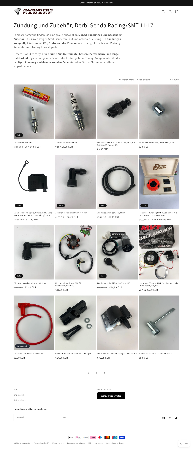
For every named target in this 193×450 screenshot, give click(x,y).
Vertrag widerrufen (111, 395)
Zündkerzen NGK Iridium (66, 142)
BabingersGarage (27, 443)
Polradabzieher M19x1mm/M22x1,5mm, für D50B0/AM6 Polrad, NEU (116, 143)
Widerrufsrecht (104, 389)
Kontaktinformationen (115, 443)
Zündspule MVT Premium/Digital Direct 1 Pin (117, 353)
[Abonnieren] (64, 417)
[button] (163, 11)
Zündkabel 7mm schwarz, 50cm (111, 213)
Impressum (19, 394)
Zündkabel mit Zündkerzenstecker (29, 353)
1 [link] (88, 372)
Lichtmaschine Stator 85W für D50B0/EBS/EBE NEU (68, 284)
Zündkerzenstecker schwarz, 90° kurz (71, 213)
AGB (16, 389)
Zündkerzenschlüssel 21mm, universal (155, 353)
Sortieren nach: (126, 79)
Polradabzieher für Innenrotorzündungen (73, 353)
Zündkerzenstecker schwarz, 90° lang (30, 283)
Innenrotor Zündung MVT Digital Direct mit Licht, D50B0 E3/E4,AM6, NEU (158, 214)
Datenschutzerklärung (76, 443)
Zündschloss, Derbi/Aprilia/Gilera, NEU (114, 283)
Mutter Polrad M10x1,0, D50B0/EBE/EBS (156, 142)
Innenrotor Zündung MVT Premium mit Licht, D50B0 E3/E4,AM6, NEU (159, 284)
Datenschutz (20, 400)
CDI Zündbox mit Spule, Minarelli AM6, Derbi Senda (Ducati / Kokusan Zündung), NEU (33, 214)
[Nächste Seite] (104, 373)
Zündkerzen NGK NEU (23, 142)
